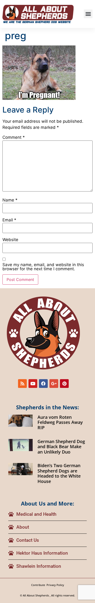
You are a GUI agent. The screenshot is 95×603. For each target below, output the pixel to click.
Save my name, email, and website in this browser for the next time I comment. (43, 267)
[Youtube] (32, 383)
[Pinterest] (64, 383)
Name (10, 200)
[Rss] (22, 383)
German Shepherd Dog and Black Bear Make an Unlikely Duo (61, 446)
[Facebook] (43, 383)
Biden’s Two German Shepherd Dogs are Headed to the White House (59, 473)
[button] (88, 13)
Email (9, 220)
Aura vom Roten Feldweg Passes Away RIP (60, 422)
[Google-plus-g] (53, 383)
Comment (13, 137)
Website (10, 240)
